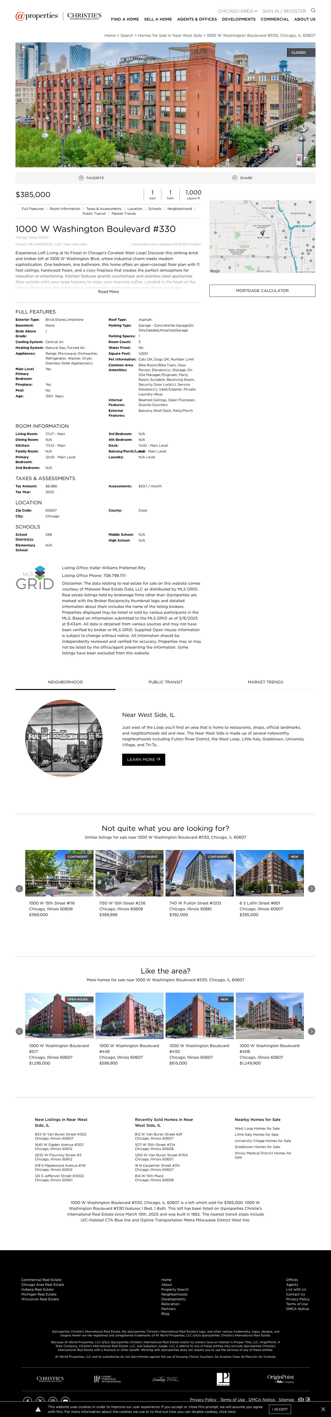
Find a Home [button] (125, 19)
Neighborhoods (174, 1294)
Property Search (175, 1289)
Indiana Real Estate (37, 1289)
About (166, 1285)
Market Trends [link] (124, 213)
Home (166, 1280)
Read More (108, 291)
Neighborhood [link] (180, 209)
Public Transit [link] (95, 213)
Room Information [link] (65, 209)
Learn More (141, 759)
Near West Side (75, 244)
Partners (168, 1309)
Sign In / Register (284, 11)
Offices (292, 1280)
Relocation (170, 1304)
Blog (165, 1314)
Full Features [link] (33, 209)
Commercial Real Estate (41, 1280)
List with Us (296, 1289)
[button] (262, 236)
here (231, 1412)
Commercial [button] (275, 19)
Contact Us (295, 1294)
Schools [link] (155, 209)
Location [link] (135, 209)
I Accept (280, 1409)
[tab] (66, 682)
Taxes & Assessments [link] (104, 209)
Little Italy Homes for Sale (256, 1134)
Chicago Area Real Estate (42, 1285)
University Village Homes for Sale (263, 1141)
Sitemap (286, 1399)
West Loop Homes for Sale (257, 1128)
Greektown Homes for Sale (257, 1147)
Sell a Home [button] (158, 19)
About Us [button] (304, 19)
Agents (292, 1285)
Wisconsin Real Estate (40, 1299)
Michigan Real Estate (38, 1294)
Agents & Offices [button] (197, 19)
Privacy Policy (298, 1299)
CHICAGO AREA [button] (235, 11)
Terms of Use (297, 1304)
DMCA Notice (297, 1309)
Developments (239, 19)
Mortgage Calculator (262, 290)
